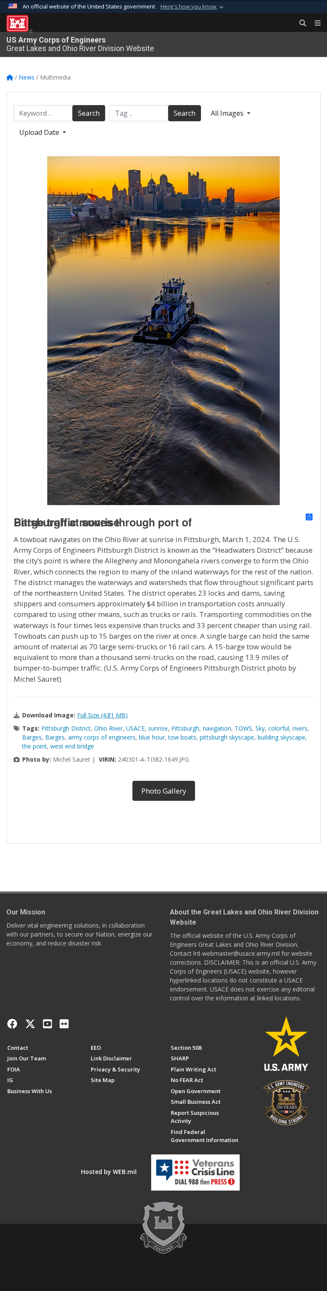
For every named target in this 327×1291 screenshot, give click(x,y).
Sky (260, 728)
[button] (193, 7)
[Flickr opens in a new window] (64, 1023)
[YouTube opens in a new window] (47, 1023)
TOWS (243, 728)
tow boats (182, 737)
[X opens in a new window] (30, 1023)
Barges (32, 737)
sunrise (158, 728)
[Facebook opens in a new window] (12, 1023)
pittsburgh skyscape (227, 737)
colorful (278, 728)
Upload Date (40, 132)
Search (89, 113)
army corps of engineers (101, 737)
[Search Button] (299, 23)
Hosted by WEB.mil (109, 1172)
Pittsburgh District (66, 728)
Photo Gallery (163, 791)
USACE (135, 728)
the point (34, 746)
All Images (228, 113)
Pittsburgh (185, 728)
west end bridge (72, 746)
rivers (300, 728)
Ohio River (108, 728)
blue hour (152, 737)
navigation (217, 728)
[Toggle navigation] (314, 23)
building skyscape (281, 737)
